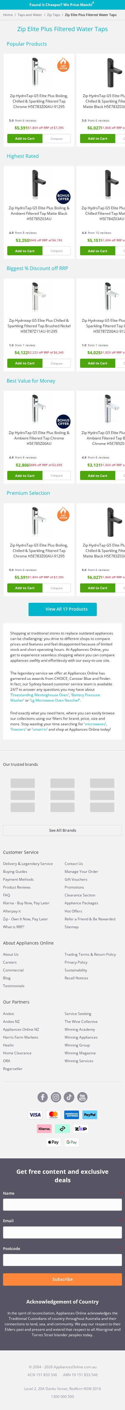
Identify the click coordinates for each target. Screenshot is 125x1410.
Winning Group (77, 1045)
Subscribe (62, 1279)
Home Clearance (17, 1053)
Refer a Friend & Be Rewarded (90, 919)
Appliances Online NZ (21, 1029)
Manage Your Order (81, 871)
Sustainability (76, 970)
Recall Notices (76, 978)
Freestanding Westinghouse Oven (39, 694)
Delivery (10, 863)
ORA (6, 1060)
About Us (11, 954)
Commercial (13, 970)
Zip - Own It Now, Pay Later (25, 919)
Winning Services (79, 1060)
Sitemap (72, 926)
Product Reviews (17, 887)
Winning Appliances (81, 1037)
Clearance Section (80, 895)
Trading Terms (77, 954)
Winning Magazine (80, 1053)
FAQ (6, 895)
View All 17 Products (67, 609)
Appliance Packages (81, 903)
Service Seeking (78, 1013)
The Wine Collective (81, 1021)
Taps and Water (30, 14)
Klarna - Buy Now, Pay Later (26, 903)
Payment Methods (18, 879)
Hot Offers (73, 911)
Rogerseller (12, 1068)
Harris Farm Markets (20, 1037)
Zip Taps (53, 14)
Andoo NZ (11, 1021)
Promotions (74, 887)
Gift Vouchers (76, 879)
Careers (10, 962)
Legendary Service (37, 863)
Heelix (8, 1045)
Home (8, 14)
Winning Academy (80, 1029)
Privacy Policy (76, 962)
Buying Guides (15, 871)
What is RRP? (13, 926)
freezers (18, 729)
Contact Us (74, 863)
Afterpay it (12, 911)
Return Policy (105, 954)
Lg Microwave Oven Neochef (55, 700)
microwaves (95, 723)
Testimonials (14, 985)
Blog (7, 978)
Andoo (8, 1013)
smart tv (40, 729)
